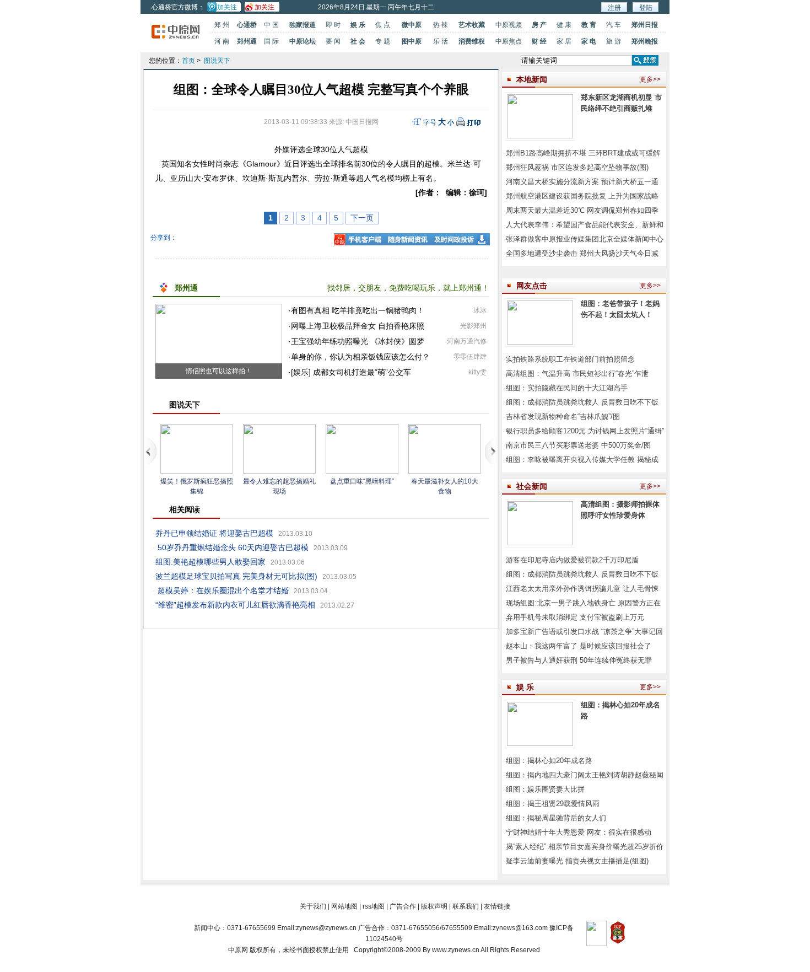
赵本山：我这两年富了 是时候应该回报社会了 (578, 646)
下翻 (491, 450)
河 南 (221, 41)
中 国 (271, 25)
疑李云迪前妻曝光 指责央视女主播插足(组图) (577, 861)
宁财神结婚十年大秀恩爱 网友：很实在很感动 (578, 832)
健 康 (564, 25)
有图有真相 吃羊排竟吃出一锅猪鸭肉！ (357, 310)
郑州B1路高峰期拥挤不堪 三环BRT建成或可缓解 (583, 153)
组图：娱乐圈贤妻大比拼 (545, 789)
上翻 (150, 450)
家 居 (564, 41)
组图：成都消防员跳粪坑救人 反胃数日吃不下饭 (582, 402)
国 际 (271, 41)
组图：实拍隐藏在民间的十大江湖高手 (567, 388)
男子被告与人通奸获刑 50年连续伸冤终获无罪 (579, 660)
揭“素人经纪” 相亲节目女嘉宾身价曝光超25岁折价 (584, 846)
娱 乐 (357, 25)
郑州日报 (644, 25)
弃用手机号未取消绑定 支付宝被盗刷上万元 (575, 617)
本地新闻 (531, 79)
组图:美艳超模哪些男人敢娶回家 (210, 561)
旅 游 (613, 41)
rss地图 (374, 906)
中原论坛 (302, 41)
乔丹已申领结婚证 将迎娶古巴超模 (214, 533)
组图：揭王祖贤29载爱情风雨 (553, 803)
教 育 (588, 25)
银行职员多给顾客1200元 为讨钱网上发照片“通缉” (585, 431)
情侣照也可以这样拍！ (219, 371)
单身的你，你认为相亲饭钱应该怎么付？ (360, 356)
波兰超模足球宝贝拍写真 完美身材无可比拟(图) (236, 576)
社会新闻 (531, 486)
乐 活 (440, 41)
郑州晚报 (644, 41)
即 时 (333, 25)
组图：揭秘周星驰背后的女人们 (556, 818)
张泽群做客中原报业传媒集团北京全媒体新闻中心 (584, 239)
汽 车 (613, 25)
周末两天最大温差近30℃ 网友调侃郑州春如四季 (582, 210)
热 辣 (440, 25)
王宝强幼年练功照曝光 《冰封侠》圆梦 (357, 341)
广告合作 (403, 906)
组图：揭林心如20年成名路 (549, 760)
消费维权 (471, 41)
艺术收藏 (471, 25)
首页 (188, 61)
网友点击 (531, 285)
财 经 (539, 41)
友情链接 (497, 906)
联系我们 (465, 906)
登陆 (645, 8)
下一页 (362, 217)
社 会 (357, 41)
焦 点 (382, 25)
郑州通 (247, 41)
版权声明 (434, 906)
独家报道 (302, 25)
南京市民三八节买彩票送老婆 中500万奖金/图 (578, 445)
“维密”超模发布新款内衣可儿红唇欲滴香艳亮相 (235, 604)
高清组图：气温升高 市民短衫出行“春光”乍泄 (577, 373)
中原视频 (508, 25)
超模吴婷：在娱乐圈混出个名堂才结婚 (223, 590)
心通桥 (247, 25)
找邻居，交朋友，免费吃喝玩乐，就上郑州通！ (408, 287)
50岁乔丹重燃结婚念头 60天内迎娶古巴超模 (233, 547)
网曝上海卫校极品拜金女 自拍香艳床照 (357, 325)
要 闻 (333, 41)
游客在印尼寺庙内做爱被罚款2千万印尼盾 (572, 560)
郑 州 (221, 25)
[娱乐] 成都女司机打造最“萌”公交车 (351, 372)
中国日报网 (362, 122)
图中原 (412, 41)
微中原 (412, 25)
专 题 (382, 41)
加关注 (227, 7)
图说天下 (217, 61)
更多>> (650, 79)
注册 (614, 8)
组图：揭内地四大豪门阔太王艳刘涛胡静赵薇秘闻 (584, 775)
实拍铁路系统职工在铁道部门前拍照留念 (570, 359)
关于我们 (313, 906)
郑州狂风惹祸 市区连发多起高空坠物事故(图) (577, 167)
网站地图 (344, 906)
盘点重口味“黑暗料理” (362, 481)
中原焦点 (508, 41)
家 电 (588, 41)
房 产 (539, 25)
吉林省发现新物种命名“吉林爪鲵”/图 (563, 416)
